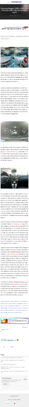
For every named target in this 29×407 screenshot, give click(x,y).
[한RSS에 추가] (14, 331)
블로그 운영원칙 (17, 399)
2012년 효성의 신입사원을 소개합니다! (8, 364)
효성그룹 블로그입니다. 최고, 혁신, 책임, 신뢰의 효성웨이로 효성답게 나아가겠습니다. (11, 380)
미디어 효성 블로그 (7, 378)
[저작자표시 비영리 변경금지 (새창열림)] (16, 347)
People (11, 15)
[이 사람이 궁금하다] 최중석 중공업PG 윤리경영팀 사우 (12, 357)
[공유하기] (6, 347)
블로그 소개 (11, 399)
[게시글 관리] (7, 347)
